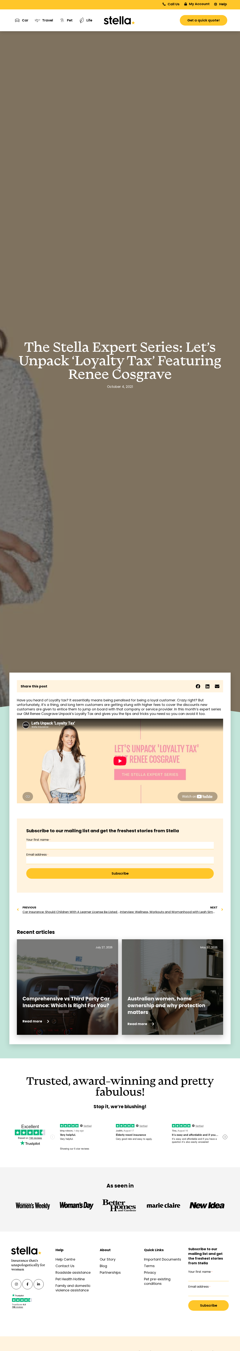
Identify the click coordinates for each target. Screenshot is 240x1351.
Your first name (38, 839)
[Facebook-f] (27, 1284)
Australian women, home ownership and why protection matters (166, 1005)
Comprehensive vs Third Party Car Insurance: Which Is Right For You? (66, 1002)
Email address (37, 854)
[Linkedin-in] (39, 1284)
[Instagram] (16, 1284)
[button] (198, 686)
